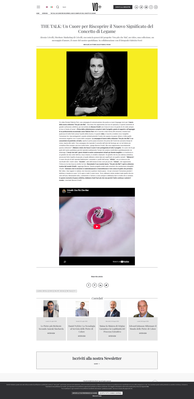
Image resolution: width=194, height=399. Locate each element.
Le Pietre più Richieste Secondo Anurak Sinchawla (51, 327)
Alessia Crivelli (42, 291)
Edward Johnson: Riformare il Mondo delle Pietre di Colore (142, 327)
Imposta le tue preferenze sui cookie (85, 393)
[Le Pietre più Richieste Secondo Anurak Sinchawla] (51, 309)
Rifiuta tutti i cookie (97, 396)
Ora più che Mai (59, 291)
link (148, 386)
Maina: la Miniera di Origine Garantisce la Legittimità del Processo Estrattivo (112, 329)
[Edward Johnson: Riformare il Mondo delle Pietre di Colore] (143, 309)
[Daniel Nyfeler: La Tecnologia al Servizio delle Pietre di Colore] (82, 309)
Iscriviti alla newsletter (122, 7)
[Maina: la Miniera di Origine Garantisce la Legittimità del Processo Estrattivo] (112, 309)
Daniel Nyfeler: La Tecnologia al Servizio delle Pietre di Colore (81, 329)
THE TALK (69, 291)
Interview (45, 13)
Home (37, 13)
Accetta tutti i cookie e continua (110, 393)
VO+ (75, 291)
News (51, 291)
